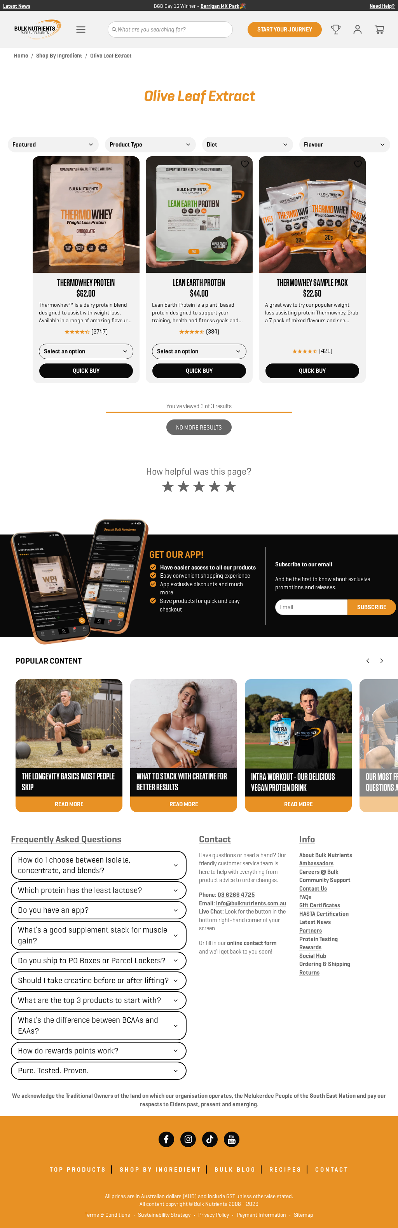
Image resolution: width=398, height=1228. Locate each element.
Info (307, 839)
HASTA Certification (324, 913)
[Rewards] (336, 29)
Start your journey (284, 29)
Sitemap (301, 1214)
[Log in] (357, 29)
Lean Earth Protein (199, 283)
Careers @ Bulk (319, 871)
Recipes (285, 1169)
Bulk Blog (235, 1169)
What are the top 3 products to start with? (89, 1000)
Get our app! (176, 555)
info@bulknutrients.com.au (251, 903)
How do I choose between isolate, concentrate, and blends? (74, 865)
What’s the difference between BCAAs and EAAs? (88, 1025)
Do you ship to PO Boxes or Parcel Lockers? (92, 960)
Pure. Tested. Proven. (53, 1071)
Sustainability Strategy (161, 1214)
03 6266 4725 (236, 894)
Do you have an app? (53, 910)
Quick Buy (86, 370)
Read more (69, 804)
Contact (215, 839)
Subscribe (371, 607)
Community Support (325, 880)
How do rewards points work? (68, 1051)
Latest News (16, 5)
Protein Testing (318, 939)
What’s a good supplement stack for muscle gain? (92, 935)
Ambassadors (316, 863)
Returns (309, 972)
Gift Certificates (319, 905)
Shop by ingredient (160, 1169)
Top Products (78, 1169)
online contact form (252, 943)
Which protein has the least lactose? (80, 890)
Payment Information (259, 1214)
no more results (199, 427)
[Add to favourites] (132, 164)
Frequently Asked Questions (66, 839)
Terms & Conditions (107, 1214)
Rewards (310, 947)
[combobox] (53, 144)
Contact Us (313, 888)
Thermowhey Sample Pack (312, 283)
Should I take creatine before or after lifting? (93, 980)
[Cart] (379, 29)
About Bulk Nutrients (325, 855)
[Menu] (81, 29)
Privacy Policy (211, 1214)
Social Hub (312, 955)
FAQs (305, 897)
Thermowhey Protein (86, 283)
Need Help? (382, 5)
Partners (310, 930)
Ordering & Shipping (324, 964)
